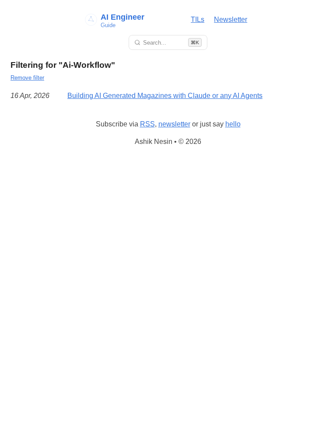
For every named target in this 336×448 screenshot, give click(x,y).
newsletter (174, 124)
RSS (147, 124)
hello (233, 124)
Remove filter (27, 77)
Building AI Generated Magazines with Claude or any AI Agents (164, 95)
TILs (197, 19)
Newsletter (230, 19)
